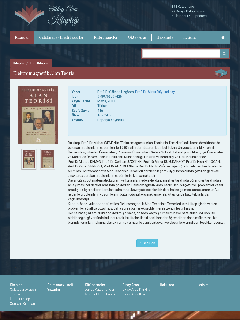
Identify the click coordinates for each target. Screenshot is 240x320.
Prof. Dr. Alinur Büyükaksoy (155, 92)
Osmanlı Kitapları (22, 303)
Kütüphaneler (106, 37)
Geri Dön (148, 243)
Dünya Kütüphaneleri (100, 289)
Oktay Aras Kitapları (136, 294)
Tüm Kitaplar (39, 63)
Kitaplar (22, 37)
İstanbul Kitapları (22, 299)
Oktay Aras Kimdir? (136, 289)
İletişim (189, 37)
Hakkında (165, 37)
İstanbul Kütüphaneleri (101, 294)
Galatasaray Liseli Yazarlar (61, 37)
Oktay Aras (137, 37)
